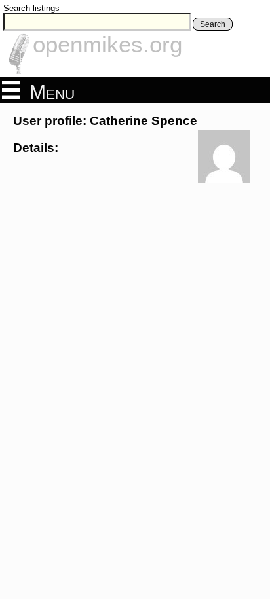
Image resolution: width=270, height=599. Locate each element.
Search (212, 24)
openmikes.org (107, 44)
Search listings (31, 8)
